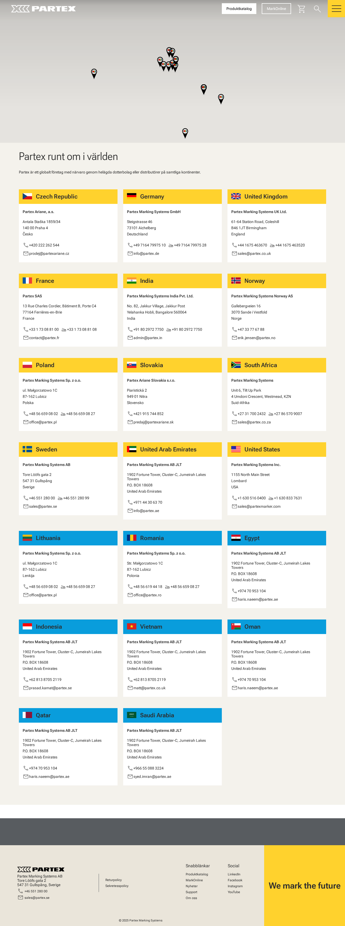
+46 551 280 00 (36, 891)
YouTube (234, 892)
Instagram (235, 886)
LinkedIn (234, 874)
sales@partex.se (37, 898)
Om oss (191, 898)
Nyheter (192, 886)
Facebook (235, 880)
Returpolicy (113, 880)
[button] (169, 67)
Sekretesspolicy (117, 886)
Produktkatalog (197, 874)
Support (191, 892)
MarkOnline (194, 880)
